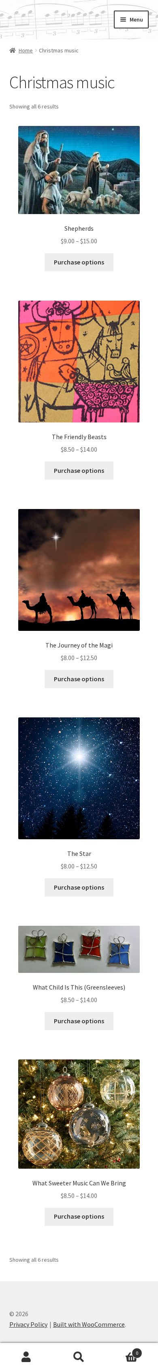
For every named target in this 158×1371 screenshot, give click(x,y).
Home (26, 50)
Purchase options (79, 262)
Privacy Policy (28, 1324)
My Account (26, 1357)
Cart (121, 1350)
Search (79, 1357)
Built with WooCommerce (89, 1324)
